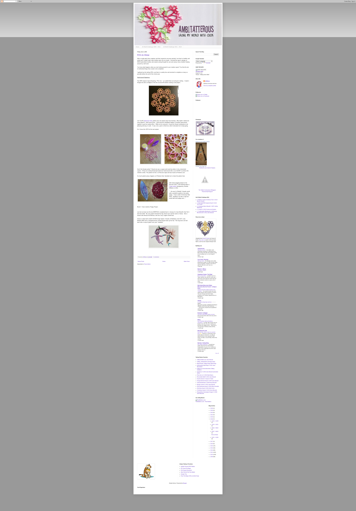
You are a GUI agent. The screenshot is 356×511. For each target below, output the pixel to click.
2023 (211, 412)
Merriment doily (148, 120)
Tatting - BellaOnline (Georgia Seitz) (206, 361)
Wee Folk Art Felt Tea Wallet (188, 472)
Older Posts (187, 261)
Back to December (202, 275)
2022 (211, 414)
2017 (211, 441)
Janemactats (201, 248)
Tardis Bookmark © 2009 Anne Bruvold (206, 382)
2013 (211, 448)
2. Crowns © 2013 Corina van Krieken (206, 209)
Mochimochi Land (202, 330)
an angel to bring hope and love (205, 302)
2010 (211, 454)
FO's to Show (143, 55)
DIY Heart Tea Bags (186, 468)
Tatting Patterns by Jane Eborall (205, 359)
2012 (211, 450)
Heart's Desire (206, 238)
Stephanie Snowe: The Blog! (205, 274)
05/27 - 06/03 (215, 431)
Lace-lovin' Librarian (203, 259)
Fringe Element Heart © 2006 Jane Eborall (207, 380)
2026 (211, 408)
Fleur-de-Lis (202, 240)
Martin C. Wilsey (202, 269)
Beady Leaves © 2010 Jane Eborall (206, 384)
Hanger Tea (184, 474)
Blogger (185, 483)
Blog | (199, 319)
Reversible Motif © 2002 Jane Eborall (206, 377)
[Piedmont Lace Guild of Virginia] (201, 164)
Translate (208, 63)
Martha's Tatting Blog (203, 343)
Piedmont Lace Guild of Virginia (203, 141)
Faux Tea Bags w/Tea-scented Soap (190, 476)
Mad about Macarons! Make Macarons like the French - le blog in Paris (207, 287)
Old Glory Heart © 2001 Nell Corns (205, 388)
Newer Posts (141, 261)
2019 (211, 417)
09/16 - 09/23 (215, 428)
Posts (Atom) (147, 264)
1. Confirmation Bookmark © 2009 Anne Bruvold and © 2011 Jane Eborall (207, 212)
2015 (211, 443)
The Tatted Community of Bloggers (207, 190)
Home (137, 47)
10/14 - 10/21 (215, 424)
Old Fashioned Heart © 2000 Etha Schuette (208, 386)
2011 (211, 452)
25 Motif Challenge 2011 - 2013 (172, 47)
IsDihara (207, 81)
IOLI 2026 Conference (203, 344)
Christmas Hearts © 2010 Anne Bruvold (207, 390)
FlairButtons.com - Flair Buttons (203, 401)
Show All (217, 353)
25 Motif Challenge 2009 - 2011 (151, 47)
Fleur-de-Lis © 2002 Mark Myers (205, 375)
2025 (211, 410)
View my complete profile (209, 85)
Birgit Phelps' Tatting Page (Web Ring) (206, 363)
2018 (211, 419)
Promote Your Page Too (201, 166)
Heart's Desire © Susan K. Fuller (205, 378)
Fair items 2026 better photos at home (206, 314)
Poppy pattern (173, 186)
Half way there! (201, 260)
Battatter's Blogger (203, 313)
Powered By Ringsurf (207, 191)
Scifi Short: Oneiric (202, 270)
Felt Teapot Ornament (186, 470)
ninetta (199, 300)
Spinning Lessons (202, 249)
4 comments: (156, 257)
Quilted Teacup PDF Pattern (188, 466)
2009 (211, 456)
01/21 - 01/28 (215, 437)
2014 (211, 445)
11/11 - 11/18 (215, 421)
